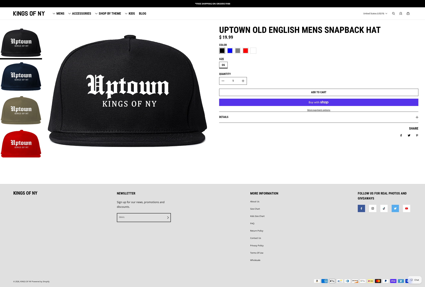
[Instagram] (372, 208)
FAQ (252, 223)
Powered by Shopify (40, 281)
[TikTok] (384, 208)
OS (223, 65)
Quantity (225, 74)
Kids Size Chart (257, 216)
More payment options (318, 109)
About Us (254, 201)
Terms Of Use (256, 252)
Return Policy (256, 230)
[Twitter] (395, 208)
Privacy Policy (257, 245)
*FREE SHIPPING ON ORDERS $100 (212, 3)
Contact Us (255, 238)
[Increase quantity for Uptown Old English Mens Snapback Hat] (243, 81)
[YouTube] (406, 208)
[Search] (393, 13)
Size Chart (255, 208)
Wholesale (255, 260)
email (122, 217)
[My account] (400, 13)
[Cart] (408, 13)
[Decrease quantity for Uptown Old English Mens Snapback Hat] (223, 81)
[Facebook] (361, 208)
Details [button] (223, 117)
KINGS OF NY (25, 281)
